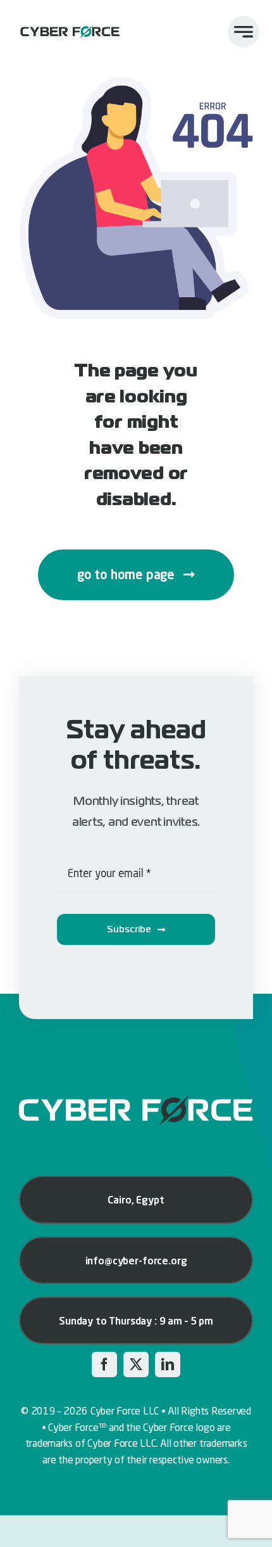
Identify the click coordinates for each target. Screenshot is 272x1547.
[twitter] (136, 1364)
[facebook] (104, 1364)
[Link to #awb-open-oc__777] (243, 32)
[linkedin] (167, 1364)
